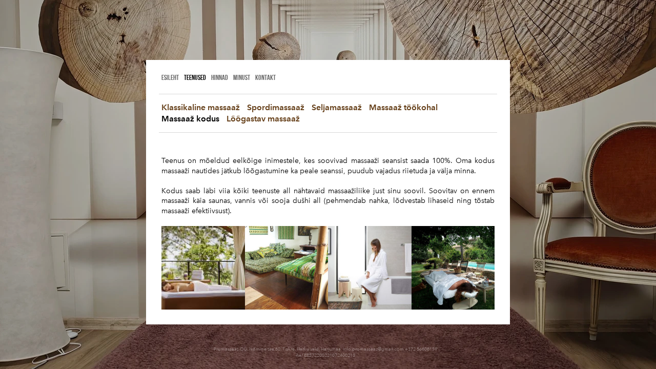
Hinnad (219, 77)
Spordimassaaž (275, 107)
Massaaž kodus (190, 119)
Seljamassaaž (337, 107)
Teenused (195, 77)
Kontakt (265, 77)
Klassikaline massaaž (200, 107)
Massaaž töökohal (403, 107)
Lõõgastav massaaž (263, 119)
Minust (241, 77)
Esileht (170, 77)
